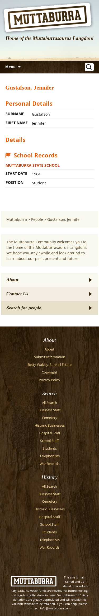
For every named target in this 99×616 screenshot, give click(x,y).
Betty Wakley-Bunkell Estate (50, 364)
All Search (49, 402)
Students (50, 448)
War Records (49, 463)
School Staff (49, 440)
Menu (10, 66)
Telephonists (50, 456)
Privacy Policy (49, 380)
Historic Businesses (50, 425)
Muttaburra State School (33, 165)
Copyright (49, 372)
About (12, 279)
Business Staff (49, 410)
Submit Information (49, 357)
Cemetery (49, 418)
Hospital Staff (49, 433)
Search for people (23, 307)
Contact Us (17, 293)
